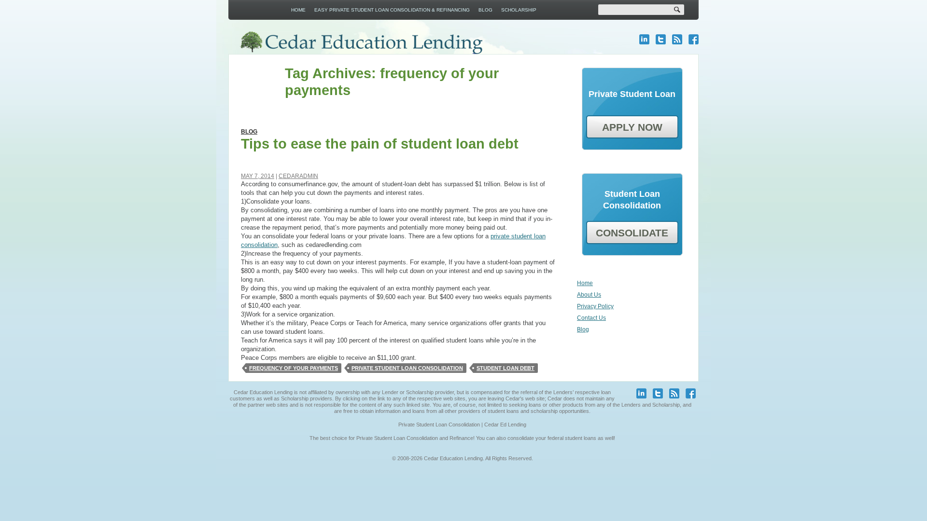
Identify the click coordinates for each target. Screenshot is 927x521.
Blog (485, 10)
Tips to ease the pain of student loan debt (380, 143)
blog (677, 39)
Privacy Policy (595, 306)
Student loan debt (505, 368)
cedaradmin (298, 176)
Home (298, 10)
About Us (589, 294)
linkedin (644, 39)
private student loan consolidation (407, 368)
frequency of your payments (293, 368)
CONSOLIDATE (632, 232)
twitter (661, 39)
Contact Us (591, 318)
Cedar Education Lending (360, 42)
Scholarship (518, 10)
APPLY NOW (632, 127)
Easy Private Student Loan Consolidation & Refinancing (392, 10)
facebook (693, 39)
